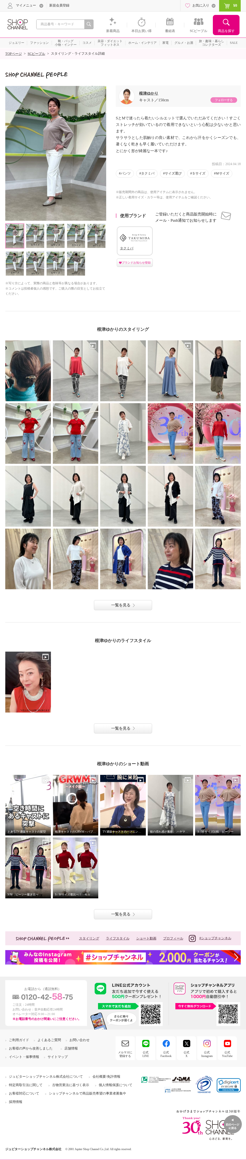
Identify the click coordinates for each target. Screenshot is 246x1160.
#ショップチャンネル (215, 938)
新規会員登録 (59, 5)
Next (102, 153)
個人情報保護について (115, 1085)
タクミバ (147, 173)
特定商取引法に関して (26, 1085)
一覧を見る (120, 605)
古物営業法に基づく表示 (70, 1085)
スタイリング (89, 938)
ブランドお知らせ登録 (136, 262)
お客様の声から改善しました (31, 1048)
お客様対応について (24, 1093)
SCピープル (36, 54)
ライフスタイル (117, 938)
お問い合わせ (79, 1040)
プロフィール (173, 938)
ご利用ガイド (19, 1040)
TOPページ (13, 54)
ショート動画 (146, 938)
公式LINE (145, 1054)
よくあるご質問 (49, 1040)
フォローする (224, 100)
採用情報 (15, 1102)
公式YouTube (227, 1054)
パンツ (126, 173)
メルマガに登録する (125, 1054)
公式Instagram (207, 1054)
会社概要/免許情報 (106, 1076)
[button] (229, 1085)
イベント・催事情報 (24, 1057)
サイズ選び (173, 173)
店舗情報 (71, 1048)
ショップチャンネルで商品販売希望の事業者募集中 (87, 1093)
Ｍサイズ (222, 173)
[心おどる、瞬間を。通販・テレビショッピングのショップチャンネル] (17, 24)
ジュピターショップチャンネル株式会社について (46, 1076)
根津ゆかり (148, 93)
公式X (186, 1054)
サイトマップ (58, 1057)
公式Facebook (166, 1054)
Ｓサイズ (198, 173)
